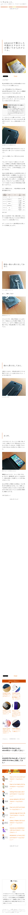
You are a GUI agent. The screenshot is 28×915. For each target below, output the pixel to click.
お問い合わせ (14, 909)
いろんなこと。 (7, 2)
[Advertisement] (14, 24)
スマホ (18, 738)
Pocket (15, 76)
